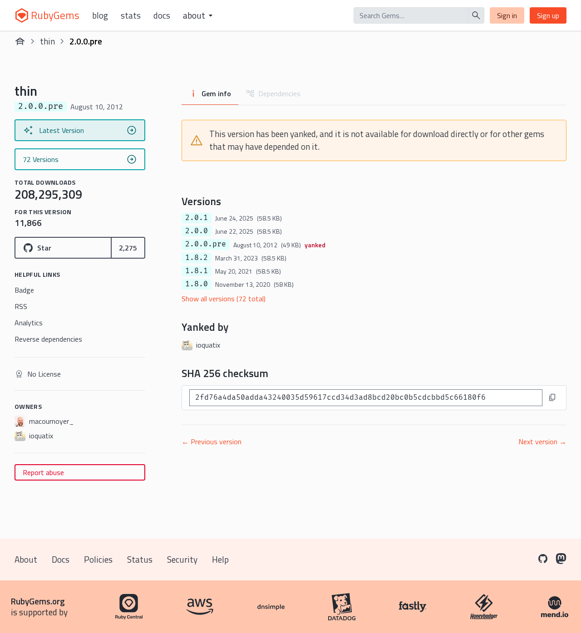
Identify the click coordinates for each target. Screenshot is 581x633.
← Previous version (211, 441)
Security (182, 559)
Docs (161, 15)
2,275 (128, 247)
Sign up (548, 15)
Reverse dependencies (48, 339)
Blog (100, 15)
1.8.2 (196, 257)
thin (47, 41)
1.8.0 (196, 284)
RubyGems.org (38, 601)
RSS (21, 306)
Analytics (29, 322)
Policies (98, 559)
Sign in (507, 15)
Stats (131, 15)
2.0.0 (196, 231)
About (26, 559)
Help (220, 559)
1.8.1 (196, 270)
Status (140, 559)
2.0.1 (196, 217)
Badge (24, 290)
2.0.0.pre (205, 244)
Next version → (542, 441)
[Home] (20, 41)
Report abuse (43, 472)
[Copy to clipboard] (552, 397)
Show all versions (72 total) (224, 298)
